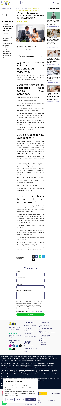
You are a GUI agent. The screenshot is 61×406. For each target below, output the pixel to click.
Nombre (19, 271)
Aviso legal (51, 400)
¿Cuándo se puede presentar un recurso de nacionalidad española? (53, 60)
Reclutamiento (29, 331)
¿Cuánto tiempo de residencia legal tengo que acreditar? (8, 37)
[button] (57, 2)
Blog (25, 351)
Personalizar (10, 399)
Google (11, 337)
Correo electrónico (22, 278)
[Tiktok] (33, 260)
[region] (20, 390)
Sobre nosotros (29, 346)
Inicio (17, 9)
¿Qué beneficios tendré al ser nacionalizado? (8, 52)
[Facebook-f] (36, 256)
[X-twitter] (20, 345)
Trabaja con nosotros (30, 348)
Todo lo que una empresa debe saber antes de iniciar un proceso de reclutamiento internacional (53, 41)
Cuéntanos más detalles (24, 290)
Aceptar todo (31, 399)
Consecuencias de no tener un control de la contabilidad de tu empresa (53, 78)
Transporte (27, 333)
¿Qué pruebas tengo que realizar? (7, 45)
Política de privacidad (37, 311)
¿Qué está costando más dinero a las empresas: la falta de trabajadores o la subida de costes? (53, 96)
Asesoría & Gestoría (30, 325)
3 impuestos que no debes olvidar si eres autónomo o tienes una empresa (53, 22)
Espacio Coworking (30, 336)
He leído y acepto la (31, 311)
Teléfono (19, 284)
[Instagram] (33, 256)
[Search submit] (53, 2)
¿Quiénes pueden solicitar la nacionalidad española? (8, 27)
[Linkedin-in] (17, 345)
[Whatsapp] (40, 256)
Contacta (6, 58)
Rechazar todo (20, 399)
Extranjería (24, 9)
